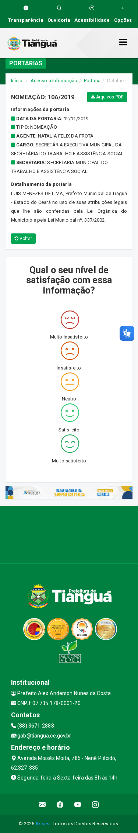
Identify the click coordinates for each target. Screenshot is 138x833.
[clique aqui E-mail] (42, 804)
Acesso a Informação (54, 80)
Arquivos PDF (109, 97)
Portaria (92, 80)
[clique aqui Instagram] (95, 804)
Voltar (25, 238)
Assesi (42, 823)
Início (17, 80)
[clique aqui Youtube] (77, 804)
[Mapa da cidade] (69, 534)
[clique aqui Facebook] (60, 804)
